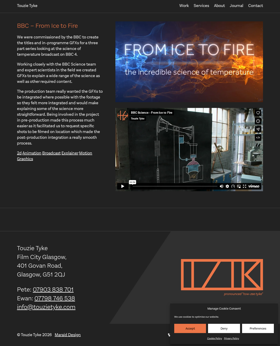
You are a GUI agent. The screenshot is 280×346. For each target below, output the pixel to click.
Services (201, 5)
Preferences (258, 328)
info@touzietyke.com (46, 307)
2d (19, 153)
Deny (224, 328)
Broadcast (51, 153)
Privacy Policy (231, 338)
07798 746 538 (54, 298)
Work (184, 5)
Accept (190, 328)
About (219, 5)
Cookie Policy (214, 338)
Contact (255, 5)
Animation (31, 153)
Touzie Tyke (27, 5)
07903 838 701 (53, 289)
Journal (236, 5)
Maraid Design (68, 335)
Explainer (69, 153)
